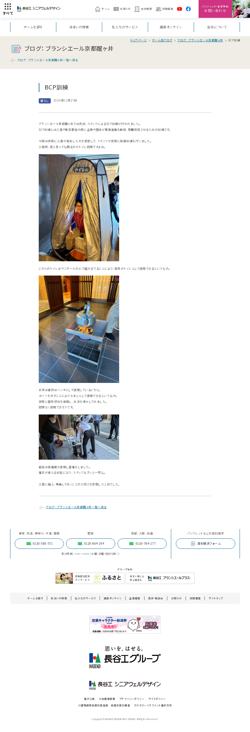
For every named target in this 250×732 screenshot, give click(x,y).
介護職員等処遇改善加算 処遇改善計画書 (104, 705)
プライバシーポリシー (132, 698)
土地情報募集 (107, 698)
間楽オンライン (171, 26)
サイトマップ (216, 598)
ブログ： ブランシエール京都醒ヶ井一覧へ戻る (47, 60)
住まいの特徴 (79, 26)
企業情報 (134, 598)
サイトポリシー (157, 698)
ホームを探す (33, 26)
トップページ (138, 40)
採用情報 (168, 8)
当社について (217, 26)
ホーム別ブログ (162, 40)
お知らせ (125, 8)
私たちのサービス (125, 26)
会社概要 (146, 8)
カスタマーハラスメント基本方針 (153, 705)
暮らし (44, 101)
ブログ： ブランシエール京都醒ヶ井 (200, 40)
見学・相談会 (155, 598)
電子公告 (89, 698)
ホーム (106, 8)
